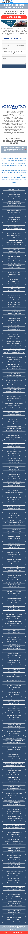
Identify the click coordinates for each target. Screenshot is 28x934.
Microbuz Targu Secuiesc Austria (14, 834)
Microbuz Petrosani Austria (14, 662)
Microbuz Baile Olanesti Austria (14, 244)
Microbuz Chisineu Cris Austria (14, 371)
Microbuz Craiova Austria (14, 401)
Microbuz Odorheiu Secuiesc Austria (14, 623)
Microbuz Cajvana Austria (14, 332)
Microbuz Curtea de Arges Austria (14, 407)
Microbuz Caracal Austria (14, 355)
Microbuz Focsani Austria (14, 467)
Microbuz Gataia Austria (14, 478)
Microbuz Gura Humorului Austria (14, 492)
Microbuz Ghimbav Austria (14, 488)
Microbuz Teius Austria (14, 848)
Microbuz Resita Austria (14, 708)
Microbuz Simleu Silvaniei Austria (14, 775)
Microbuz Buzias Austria (14, 329)
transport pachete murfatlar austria (14, 179)
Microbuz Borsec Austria (14, 290)
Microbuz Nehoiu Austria (14, 607)
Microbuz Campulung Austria (14, 350)
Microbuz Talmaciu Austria (14, 809)
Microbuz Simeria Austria (14, 772)
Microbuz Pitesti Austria (14, 669)
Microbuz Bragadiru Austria (14, 297)
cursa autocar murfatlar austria (12, 162)
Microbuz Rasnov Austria (14, 701)
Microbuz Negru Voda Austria (14, 605)
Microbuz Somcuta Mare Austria (14, 793)
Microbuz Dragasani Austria (14, 435)
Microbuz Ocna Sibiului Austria (14, 616)
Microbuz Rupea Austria (14, 719)
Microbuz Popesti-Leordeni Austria (14, 683)
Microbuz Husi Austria (14, 508)
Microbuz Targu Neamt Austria (14, 830)
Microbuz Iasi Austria (14, 513)
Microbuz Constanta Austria (14, 389)
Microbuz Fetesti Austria (14, 455)
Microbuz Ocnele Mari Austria (14, 619)
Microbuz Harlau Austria (14, 495)
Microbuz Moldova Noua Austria (14, 582)
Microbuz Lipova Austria (14, 534)
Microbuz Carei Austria (14, 359)
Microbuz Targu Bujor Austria (14, 816)
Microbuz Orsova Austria (14, 637)
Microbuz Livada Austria (14, 538)
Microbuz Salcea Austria (14, 726)
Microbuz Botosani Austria (14, 293)
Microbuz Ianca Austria (14, 511)
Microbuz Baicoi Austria (14, 238)
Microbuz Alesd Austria (14, 201)
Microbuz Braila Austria (14, 300)
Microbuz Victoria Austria (14, 901)
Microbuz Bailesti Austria (14, 249)
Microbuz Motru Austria (14, 586)
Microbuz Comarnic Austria (14, 387)
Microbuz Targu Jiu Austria (14, 823)
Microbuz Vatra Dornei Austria (14, 896)
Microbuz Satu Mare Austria (14, 747)
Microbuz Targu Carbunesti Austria (14, 818)
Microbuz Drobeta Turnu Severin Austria (14, 439)
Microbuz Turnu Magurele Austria (14, 871)
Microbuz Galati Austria (14, 476)
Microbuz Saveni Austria (14, 749)
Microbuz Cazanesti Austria (14, 364)
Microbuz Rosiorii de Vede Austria (14, 713)
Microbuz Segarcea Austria (14, 758)
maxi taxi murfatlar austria (20, 165)
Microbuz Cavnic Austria (14, 361)
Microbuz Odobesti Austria (14, 621)
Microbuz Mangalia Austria (14, 552)
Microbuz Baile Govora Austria (14, 240)
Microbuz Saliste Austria (14, 729)
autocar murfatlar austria (20, 158)
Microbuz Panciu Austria (14, 646)
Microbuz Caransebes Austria (14, 357)
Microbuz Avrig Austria (14, 217)
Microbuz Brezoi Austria (14, 306)
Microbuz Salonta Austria (14, 733)
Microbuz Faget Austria (14, 449)
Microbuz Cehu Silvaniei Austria (14, 366)
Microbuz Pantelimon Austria (14, 651)
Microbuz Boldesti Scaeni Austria (14, 283)
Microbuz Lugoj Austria (14, 543)
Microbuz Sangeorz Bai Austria (14, 738)
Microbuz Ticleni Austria (14, 850)
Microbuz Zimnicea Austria (14, 919)
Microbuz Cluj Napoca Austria (14, 380)
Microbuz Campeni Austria (14, 343)
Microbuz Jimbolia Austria (14, 529)
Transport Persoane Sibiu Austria (14, 765)
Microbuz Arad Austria (14, 212)
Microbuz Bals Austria (14, 256)
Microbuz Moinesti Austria (14, 579)
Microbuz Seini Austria (14, 761)
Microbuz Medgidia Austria (14, 559)
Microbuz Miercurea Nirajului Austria (14, 566)
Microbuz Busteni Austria (14, 325)
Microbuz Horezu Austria (14, 501)
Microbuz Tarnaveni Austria (14, 837)
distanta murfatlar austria (8, 165)
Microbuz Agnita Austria (14, 194)
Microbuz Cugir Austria (14, 405)
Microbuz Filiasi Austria (14, 462)
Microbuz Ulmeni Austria (14, 873)
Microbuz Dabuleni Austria (14, 412)
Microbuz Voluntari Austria (14, 910)
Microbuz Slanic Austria (14, 781)
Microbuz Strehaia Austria (14, 804)
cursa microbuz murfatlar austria (18, 163)
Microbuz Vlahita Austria (14, 908)
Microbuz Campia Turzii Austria (14, 345)
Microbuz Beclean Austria (14, 265)
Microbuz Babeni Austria (14, 224)
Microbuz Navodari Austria (14, 598)
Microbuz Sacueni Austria (14, 724)
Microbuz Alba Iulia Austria (14, 198)
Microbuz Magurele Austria (14, 550)
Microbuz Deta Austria (14, 421)
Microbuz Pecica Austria (14, 658)
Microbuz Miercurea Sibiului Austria (14, 568)
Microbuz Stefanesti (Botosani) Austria (14, 800)
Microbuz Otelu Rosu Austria (14, 639)
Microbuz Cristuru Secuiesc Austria (14, 403)
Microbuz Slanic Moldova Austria (14, 784)
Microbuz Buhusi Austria (14, 320)
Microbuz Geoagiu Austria (14, 481)
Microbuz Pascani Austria (14, 653)
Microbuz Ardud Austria (14, 215)
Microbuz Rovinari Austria (14, 715)
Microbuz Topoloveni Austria (14, 862)
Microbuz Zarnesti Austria (14, 917)
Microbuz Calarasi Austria (14, 339)
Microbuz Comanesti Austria (14, 384)
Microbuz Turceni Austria (14, 866)
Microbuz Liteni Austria (14, 536)
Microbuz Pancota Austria (14, 648)
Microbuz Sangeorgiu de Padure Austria (14, 735)
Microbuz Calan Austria (14, 336)
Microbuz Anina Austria (14, 208)
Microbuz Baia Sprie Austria (14, 235)
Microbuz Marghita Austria (14, 557)
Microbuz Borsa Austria (14, 288)
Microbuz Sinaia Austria (14, 777)
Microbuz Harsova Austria (14, 497)
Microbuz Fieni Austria (14, 458)
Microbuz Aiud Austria (14, 196)
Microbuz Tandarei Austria (14, 811)
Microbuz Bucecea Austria (14, 311)
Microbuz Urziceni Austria (14, 882)
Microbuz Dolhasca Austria (14, 426)
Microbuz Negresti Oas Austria (14, 602)
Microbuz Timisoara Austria (14, 853)
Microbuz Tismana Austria (14, 855)
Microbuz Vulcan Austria (14, 912)
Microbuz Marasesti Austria (14, 554)
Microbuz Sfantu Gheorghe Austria (14, 763)
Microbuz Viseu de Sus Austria (14, 905)
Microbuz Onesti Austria (14, 628)
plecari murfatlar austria (18, 168)
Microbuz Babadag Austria (14, 221)
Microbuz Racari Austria (14, 692)
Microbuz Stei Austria (14, 802)
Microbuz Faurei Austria (14, 453)
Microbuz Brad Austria (14, 295)
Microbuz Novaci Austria (14, 609)
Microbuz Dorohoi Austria (14, 428)
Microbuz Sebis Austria (14, 756)
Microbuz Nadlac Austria (14, 593)
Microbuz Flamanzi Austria (14, 465)
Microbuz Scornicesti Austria (14, 752)
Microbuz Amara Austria (14, 205)
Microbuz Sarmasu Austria (14, 745)
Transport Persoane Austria (12, 926)
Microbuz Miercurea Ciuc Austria (14, 563)
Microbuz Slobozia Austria (14, 788)
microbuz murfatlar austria (20, 167)
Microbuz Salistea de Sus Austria (14, 731)
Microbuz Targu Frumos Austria (14, 820)
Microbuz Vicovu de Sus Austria (14, 898)
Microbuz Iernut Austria (14, 515)
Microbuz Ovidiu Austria (14, 644)
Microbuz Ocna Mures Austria (14, 614)
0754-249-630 (14, 17)
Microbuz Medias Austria (14, 561)
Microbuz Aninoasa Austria (14, 210)
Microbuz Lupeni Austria (14, 545)
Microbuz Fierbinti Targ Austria (14, 460)
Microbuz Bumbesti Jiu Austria (14, 322)
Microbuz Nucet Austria (14, 612)
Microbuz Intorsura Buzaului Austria (14, 522)
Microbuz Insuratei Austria (14, 520)
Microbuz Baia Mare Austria (14, 233)
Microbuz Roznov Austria (14, 717)
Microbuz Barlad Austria (14, 260)
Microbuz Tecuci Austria (14, 846)
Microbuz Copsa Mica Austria (14, 391)
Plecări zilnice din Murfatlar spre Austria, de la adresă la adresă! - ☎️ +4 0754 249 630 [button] (15, 149)
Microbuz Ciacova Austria (14, 375)
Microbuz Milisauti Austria (14, 573)
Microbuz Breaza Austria (14, 304)
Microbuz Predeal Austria (14, 687)
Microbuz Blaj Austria (14, 279)
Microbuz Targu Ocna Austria (14, 832)
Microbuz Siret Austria (14, 779)
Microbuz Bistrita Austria (14, 277)
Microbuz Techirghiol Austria (14, 843)
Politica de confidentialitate (12, 927)
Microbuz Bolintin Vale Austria (14, 286)
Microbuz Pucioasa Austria (14, 690)
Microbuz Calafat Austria (14, 334)
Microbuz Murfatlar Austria (14, 589)
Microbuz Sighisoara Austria (14, 770)
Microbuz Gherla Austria (14, 485)
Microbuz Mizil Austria (14, 577)
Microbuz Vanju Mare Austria (14, 889)
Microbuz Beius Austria (14, 267)
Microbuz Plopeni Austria (14, 674)
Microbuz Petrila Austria (14, 660)
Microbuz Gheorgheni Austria (14, 483)
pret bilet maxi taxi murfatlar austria (14, 172)
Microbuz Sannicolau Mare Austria (14, 740)
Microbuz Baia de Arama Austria (14, 228)
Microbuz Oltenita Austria (14, 625)
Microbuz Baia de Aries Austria (14, 231)
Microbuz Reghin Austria (14, 706)
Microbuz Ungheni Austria (14, 876)
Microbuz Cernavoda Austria (14, 368)
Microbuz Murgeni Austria (14, 591)
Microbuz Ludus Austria (14, 540)
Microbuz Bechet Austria (14, 263)
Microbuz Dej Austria (14, 419)
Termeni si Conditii (14, 929)
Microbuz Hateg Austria (14, 499)
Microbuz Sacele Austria (14, 722)
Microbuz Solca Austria (14, 791)
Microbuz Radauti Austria (14, 694)
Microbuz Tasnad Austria (14, 839)
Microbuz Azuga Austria (14, 219)
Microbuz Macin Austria (14, 547)
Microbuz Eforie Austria (14, 444)
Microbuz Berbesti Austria (14, 270)
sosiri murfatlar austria (21, 175)
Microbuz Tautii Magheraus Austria (14, 841)
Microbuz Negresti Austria (14, 600)
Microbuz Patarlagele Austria (14, 655)
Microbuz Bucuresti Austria (14, 313)
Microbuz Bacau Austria (14, 226)
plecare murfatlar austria (7, 168)
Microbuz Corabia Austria (14, 394)
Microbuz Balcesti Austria (14, 254)
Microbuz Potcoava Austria (14, 685)
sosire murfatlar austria (10, 175)
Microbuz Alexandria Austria (14, 203)
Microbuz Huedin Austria (14, 504)
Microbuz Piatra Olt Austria (14, 667)
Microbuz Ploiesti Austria (14, 671)
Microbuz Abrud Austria (14, 189)
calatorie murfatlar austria (8, 160)
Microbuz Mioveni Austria (14, 575)
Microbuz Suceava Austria (14, 807)
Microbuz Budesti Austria (14, 316)
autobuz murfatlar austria (8, 158)
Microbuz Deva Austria (14, 423)
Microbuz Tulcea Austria (14, 864)
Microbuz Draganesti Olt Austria (14, 430)
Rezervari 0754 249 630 (14, 932)
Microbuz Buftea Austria (14, 318)
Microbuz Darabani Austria (14, 414)
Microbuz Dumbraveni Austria (14, 442)
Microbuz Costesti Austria (14, 396)
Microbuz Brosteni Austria (14, 309)
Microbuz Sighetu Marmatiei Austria (14, 768)
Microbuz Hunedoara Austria (14, 506)
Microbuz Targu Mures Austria (14, 827)
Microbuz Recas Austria (14, 703)
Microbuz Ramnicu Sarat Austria (14, 696)
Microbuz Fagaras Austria (14, 446)
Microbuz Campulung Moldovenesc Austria (14, 352)
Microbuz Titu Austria (14, 857)
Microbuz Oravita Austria (14, 635)
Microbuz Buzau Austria (14, 327)
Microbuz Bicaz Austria (14, 274)
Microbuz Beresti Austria (14, 272)
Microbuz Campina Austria (14, 348)
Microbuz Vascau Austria (14, 892)
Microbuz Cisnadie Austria (14, 378)
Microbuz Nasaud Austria (14, 596)
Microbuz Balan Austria (14, 251)
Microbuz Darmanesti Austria (14, 417)
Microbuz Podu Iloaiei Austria (14, 676)
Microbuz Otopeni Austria (14, 641)
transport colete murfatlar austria (9, 177)
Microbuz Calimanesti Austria (14, 341)
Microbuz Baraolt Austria (14, 258)
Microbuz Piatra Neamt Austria (14, 664)
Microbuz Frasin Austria (14, 469)
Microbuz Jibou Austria (14, 527)
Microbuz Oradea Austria (14, 630)
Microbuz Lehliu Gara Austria (14, 531)
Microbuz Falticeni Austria (14, 451)
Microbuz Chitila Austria (14, 373)
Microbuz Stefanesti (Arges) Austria (14, 797)
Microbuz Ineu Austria (14, 517)
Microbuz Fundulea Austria (14, 472)
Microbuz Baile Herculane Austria (14, 242)
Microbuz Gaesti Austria (14, 474)
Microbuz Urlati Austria (14, 880)
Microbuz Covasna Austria (14, 398)
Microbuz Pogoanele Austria (14, 680)
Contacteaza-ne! (17, 35)
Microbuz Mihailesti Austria (14, 570)
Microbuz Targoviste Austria (14, 814)
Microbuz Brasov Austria (14, 302)
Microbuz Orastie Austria (14, 632)
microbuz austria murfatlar (8, 167)
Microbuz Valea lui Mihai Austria (14, 885)
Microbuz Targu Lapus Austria (14, 825)
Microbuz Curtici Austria (14, 410)
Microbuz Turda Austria (14, 869)
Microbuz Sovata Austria (14, 795)
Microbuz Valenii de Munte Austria (14, 887)
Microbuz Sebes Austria (14, 754)
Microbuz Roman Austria (14, 710)
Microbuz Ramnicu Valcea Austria (14, 699)
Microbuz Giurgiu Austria (14, 490)
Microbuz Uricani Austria (14, 878)
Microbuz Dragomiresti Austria (14, 437)
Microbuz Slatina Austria (14, 786)
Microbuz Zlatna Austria (14, 921)
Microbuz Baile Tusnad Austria (14, 247)
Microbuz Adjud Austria (14, 192)
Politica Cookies (22, 927)
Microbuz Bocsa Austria (14, 281)
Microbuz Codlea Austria (14, 382)
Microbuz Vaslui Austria (14, 894)
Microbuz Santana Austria (14, 742)
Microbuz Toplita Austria (14, 859)
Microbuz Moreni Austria (14, 584)
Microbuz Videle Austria (14, 903)
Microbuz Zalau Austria (14, 915)
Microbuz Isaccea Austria (14, 524)
